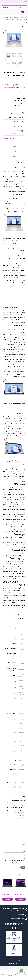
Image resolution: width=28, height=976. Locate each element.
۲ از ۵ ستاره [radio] (22, 818)
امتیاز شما (22, 816)
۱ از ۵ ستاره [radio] (24, 818)
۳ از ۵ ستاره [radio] (21, 818)
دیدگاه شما (22, 822)
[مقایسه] (22, 27)
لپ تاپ (22, 17)
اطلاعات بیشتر (20, 899)
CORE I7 (11, 17)
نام (24, 844)
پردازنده (15, 87)
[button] (5, 28)
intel (24, 87)
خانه (26, 17)
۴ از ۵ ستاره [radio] (19, 818)
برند (18, 87)
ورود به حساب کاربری (26, 1)
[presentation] (3, 889)
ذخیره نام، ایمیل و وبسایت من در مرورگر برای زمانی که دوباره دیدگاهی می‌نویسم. (15, 861)
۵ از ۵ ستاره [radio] (17, 818)
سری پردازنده (16, 17)
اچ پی (21, 87)
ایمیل (23, 851)
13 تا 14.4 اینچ (16, 85)
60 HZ (11, 85)
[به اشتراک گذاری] (25, 27)
